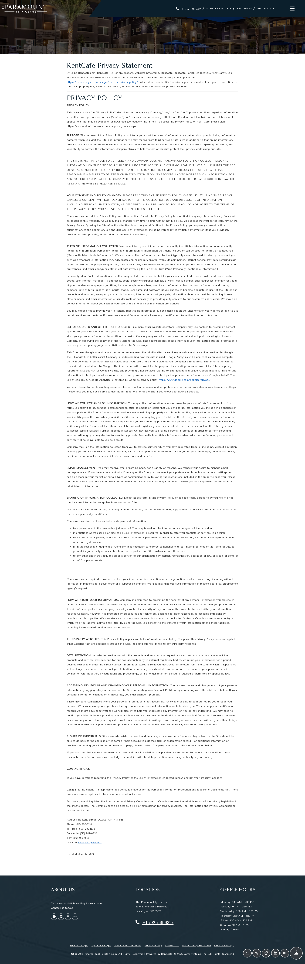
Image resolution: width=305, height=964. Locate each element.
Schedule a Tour (218, 8)
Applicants (267, 8)
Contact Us (172, 945)
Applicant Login (101, 945)
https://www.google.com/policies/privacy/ (185, 379)
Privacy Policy (153, 945)
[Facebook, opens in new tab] (54, 916)
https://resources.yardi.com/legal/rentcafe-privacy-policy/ (102, 82)
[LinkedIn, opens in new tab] (61, 916)
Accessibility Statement (196, 945)
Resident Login (79, 945)
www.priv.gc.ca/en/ (90, 842)
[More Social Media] (75, 916)
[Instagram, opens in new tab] (68, 916)
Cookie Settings (224, 945)
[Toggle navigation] (292, 8)
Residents (245, 8)
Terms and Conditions (127, 945)
